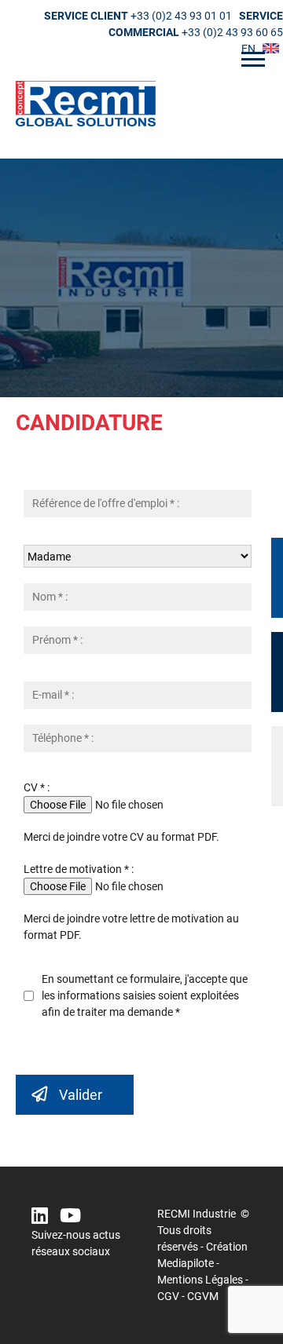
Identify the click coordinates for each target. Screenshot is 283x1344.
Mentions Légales (200, 1279)
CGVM (203, 1296)
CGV (168, 1296)
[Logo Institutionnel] (141, 103)
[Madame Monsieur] (141, 556)
